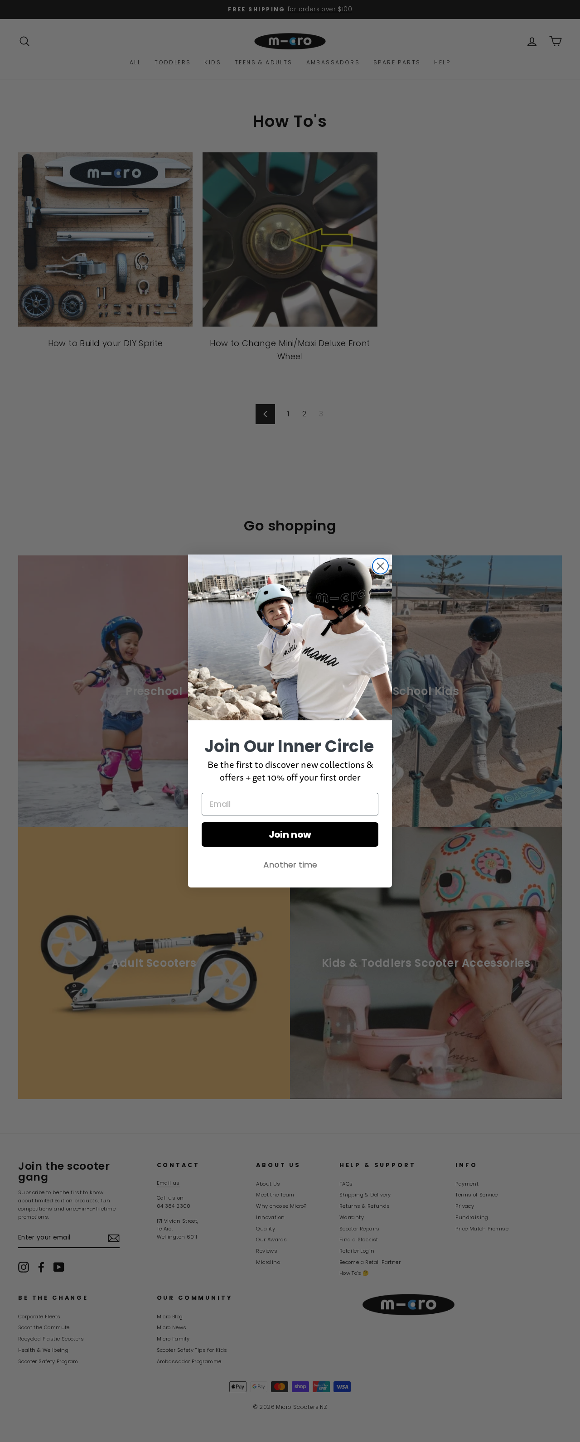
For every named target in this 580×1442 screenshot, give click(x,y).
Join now (290, 834)
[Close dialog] (380, 566)
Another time (290, 864)
